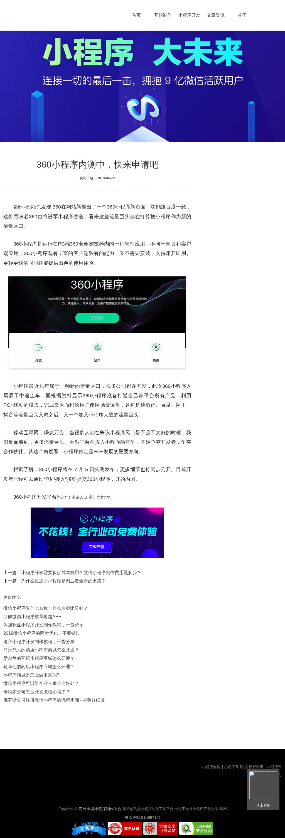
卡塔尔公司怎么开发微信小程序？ (36, 691)
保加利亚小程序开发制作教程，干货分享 (43, 625)
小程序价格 (211, 767)
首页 (136, 15)
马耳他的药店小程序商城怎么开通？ (39, 666)
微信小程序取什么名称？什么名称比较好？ (45, 608)
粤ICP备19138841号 (143, 817)
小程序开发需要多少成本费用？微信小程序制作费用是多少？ (81, 572)
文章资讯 (216, 15)
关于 (242, 15)
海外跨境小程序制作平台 (100, 809)
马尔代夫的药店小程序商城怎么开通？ (41, 650)
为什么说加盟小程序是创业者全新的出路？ (63, 581)
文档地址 (104, 497)
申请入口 (79, 497)
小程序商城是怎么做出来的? (31, 675)
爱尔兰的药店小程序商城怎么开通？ (39, 658)
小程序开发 (189, 15)
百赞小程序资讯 (27, 207)
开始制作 (163, 15)
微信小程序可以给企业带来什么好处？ (41, 683)
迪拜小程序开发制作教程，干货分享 (39, 641)
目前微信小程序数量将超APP (32, 616)
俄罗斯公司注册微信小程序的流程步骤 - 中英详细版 (54, 700)
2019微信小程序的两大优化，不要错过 (41, 633)
